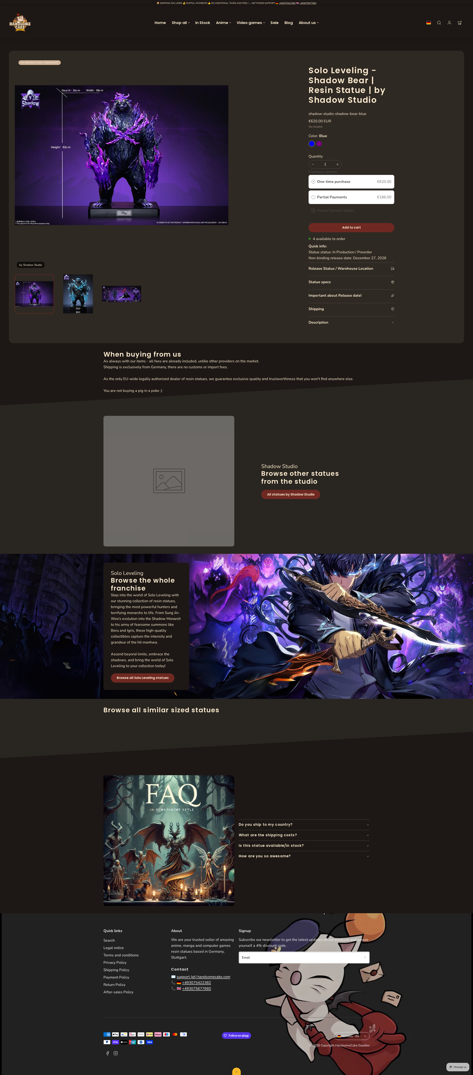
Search (109, 940)
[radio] (313, 182)
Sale (274, 22)
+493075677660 (308, 3)
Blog (289, 22)
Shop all (179, 22)
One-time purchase (333, 181)
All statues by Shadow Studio (290, 494)
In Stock (202, 22)
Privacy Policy (114, 962)
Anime (222, 22)
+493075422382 (287, 3)
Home (160, 22)
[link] (449, 22)
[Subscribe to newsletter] (365, 957)
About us (307, 22)
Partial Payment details (335, 210)
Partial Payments (332, 197)
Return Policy (114, 984)
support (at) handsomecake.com (203, 976)
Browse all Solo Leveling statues (143, 678)
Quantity (316, 156)
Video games (249, 22)
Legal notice (113, 947)
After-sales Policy (118, 992)
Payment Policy (116, 977)
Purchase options (323, 171)
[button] (439, 22)
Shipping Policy (116, 969)
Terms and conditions (121, 955)
